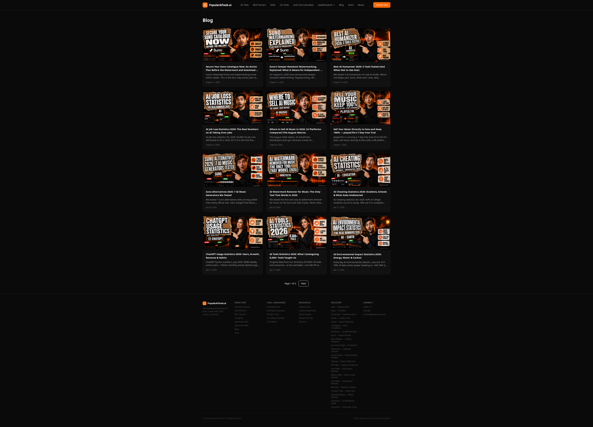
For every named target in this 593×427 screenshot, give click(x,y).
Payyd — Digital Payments (342, 322)
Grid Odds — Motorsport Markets (341, 370)
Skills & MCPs (240, 310)
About (361, 4)
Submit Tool (382, 4)
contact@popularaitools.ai (374, 314)
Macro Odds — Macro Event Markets (343, 376)
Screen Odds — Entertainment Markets (344, 356)
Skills (272, 4)
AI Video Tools (273, 314)
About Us (303, 322)
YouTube (366, 310)
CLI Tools (284, 4)
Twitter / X (367, 307)
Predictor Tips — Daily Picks (343, 391)
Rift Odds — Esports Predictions (344, 365)
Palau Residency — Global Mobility (342, 395)
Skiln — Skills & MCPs (340, 307)
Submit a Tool (305, 307)
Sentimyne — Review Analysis (344, 314)
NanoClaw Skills (241, 325)
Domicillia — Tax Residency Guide (342, 402)
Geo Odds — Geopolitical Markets (342, 382)
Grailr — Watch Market (341, 335)
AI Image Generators (276, 310)
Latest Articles (305, 314)
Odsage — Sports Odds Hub (343, 361)
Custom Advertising (307, 310)
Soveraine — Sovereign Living (344, 407)
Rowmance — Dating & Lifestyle (341, 350)
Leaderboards (325, 4)
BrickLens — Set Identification (344, 331)
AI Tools (245, 4)
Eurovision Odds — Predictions (344, 345)
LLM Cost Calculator (303, 4)
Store (350, 4)
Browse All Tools (306, 318)
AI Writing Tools (273, 307)
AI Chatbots (272, 322)
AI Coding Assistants (275, 318)
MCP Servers (259, 4)
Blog (341, 4)
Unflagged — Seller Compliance (339, 326)
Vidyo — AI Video (338, 310)
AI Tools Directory (242, 307)
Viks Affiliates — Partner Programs (341, 340)
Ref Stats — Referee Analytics (343, 387)
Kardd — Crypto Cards (340, 318)
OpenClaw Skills (241, 322)
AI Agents (239, 318)
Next (303, 283)
